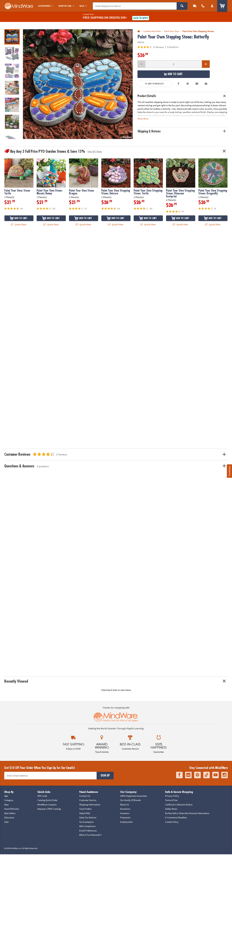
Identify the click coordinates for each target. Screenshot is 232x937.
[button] (78, 84)
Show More (142, 118)
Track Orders (85, 808)
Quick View (20, 224)
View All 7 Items (94, 151)
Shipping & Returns (149, 131)
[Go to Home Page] (138, 31)
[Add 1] (206, 64)
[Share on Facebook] (178, 84)
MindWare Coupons (47, 804)
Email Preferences (88, 830)
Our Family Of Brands (130, 800)
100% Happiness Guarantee (133, 795)
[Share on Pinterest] (187, 84)
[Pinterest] (197, 775)
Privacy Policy (172, 795)
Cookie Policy (171, 821)
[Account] (212, 6)
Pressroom (125, 817)
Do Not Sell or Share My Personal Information (187, 813)
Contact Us (84, 795)
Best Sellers (9, 813)
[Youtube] (215, 775)
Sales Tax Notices (87, 817)
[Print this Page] (206, 84)
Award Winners (11, 808)
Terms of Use (171, 800)
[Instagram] (224, 775)
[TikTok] (206, 775)
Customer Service (87, 800)
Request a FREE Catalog (49, 808)
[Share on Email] (197, 84)
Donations (125, 808)
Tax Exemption (86, 821)
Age (6, 795)
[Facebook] (179, 775)
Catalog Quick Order (47, 800)
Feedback (229, 471)
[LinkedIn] (188, 775)
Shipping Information (89, 804)
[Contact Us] (203, 6)
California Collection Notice (178, 804)
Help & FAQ (84, 813)
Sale (6, 821)
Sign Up (105, 775)
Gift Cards (42, 795)
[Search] (182, 6)
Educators (9, 817)
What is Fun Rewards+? (90, 834)
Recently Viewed (16, 681)
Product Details (146, 96)
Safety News (171, 808)
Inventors (124, 813)
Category (8, 800)
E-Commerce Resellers (176, 817)
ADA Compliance (87, 826)
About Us (124, 804)
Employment (126, 821)
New (6, 804)
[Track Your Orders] (195, 6)
